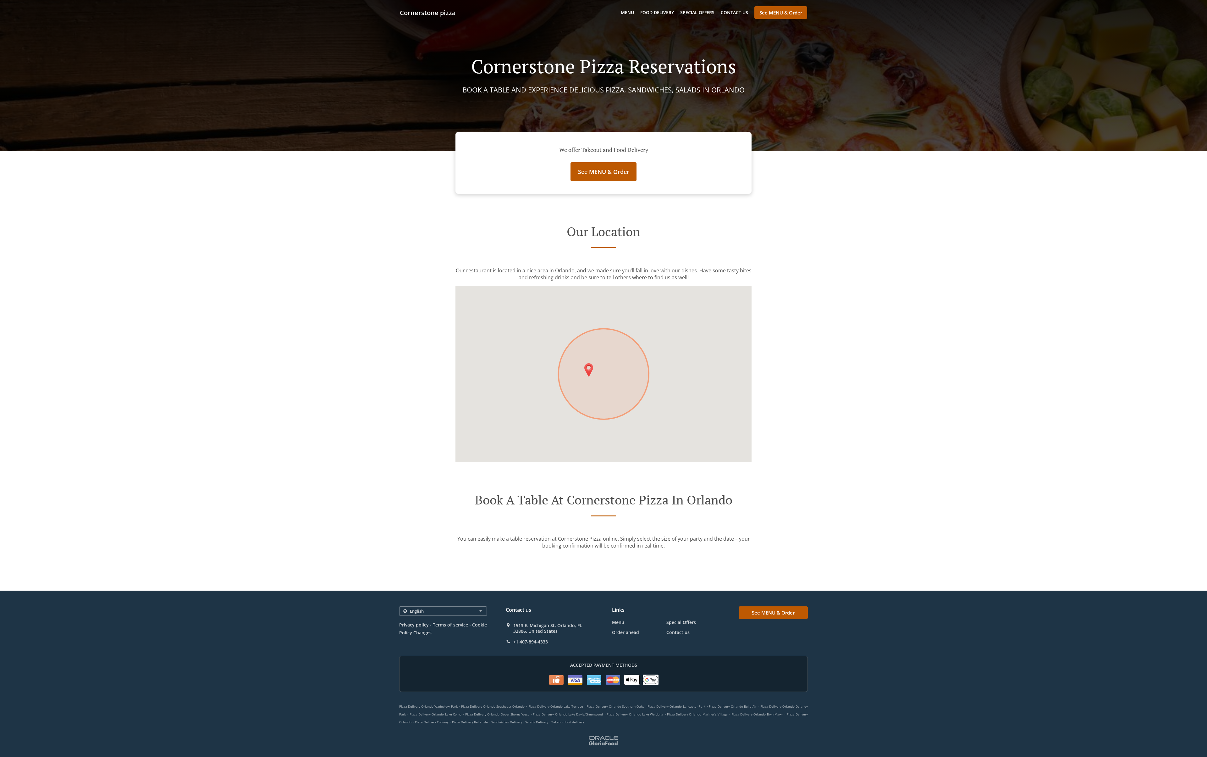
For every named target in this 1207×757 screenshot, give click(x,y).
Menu (627, 12)
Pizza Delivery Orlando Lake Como (435, 714)
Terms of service (450, 625)
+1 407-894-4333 (530, 642)
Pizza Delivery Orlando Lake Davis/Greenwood (568, 714)
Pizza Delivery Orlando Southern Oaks (615, 706)
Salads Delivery (537, 722)
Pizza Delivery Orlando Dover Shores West (497, 714)
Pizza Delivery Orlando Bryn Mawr (757, 714)
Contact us (734, 12)
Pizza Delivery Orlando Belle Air (733, 706)
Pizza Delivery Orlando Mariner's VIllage (697, 714)
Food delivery (657, 12)
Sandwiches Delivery (507, 722)
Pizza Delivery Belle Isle (470, 722)
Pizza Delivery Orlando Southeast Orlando (493, 706)
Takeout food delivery (567, 722)
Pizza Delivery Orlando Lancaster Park (676, 706)
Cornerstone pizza (428, 12)
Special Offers (697, 12)
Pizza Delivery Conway (432, 722)
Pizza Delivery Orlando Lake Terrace (555, 706)
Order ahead (625, 632)
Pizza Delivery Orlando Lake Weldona (635, 714)
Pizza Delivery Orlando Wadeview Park (428, 706)
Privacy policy (414, 625)
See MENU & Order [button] (780, 12)
